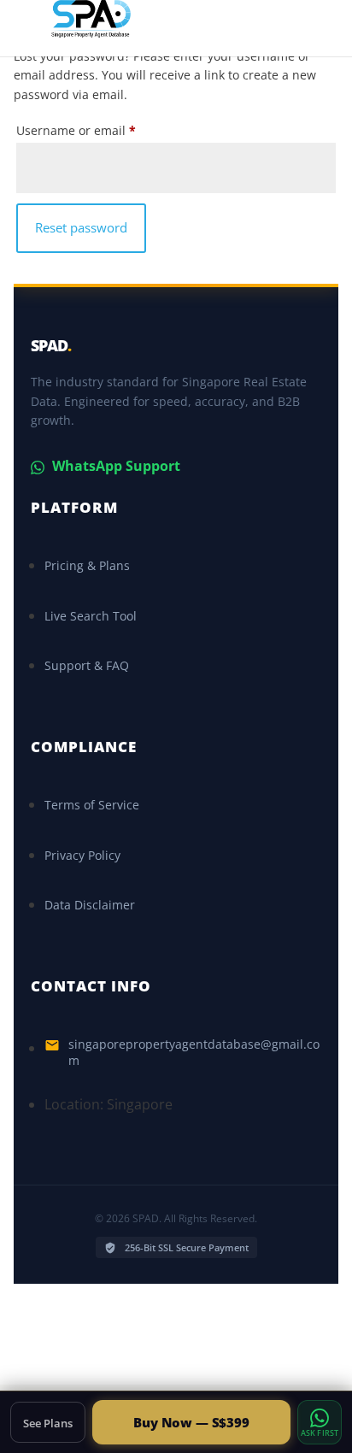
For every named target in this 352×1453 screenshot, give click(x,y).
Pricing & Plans (87, 565)
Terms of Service (91, 805)
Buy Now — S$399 (191, 1422)
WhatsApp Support (114, 465)
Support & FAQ (86, 665)
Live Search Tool (90, 616)
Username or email (79, 132)
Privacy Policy (82, 855)
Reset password (81, 227)
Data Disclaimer (89, 905)
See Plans (48, 1423)
